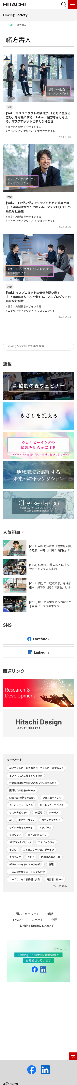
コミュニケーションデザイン (38, 849)
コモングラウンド (50, 820)
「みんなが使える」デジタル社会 (27, 871)
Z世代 (31, 857)
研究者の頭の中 (55, 879)
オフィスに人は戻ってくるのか (25, 775)
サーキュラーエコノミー (53, 805)
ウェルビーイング (52, 797)
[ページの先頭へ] (73, 1056)
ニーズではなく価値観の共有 (24, 879)
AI (10, 820)
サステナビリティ (18, 812)
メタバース (45, 827)
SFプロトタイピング (20, 842)
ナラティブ (15, 857)
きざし (12, 849)
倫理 (51, 864)
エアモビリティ (26, 820)
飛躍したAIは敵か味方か (22, 790)
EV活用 (38, 812)
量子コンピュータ (37, 834)
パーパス (53, 812)
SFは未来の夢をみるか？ (22, 797)
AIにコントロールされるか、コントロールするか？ (36, 768)
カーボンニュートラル (21, 805)
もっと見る (60, 886)
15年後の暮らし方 (50, 857)
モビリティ (15, 834)
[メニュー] (72, 4)
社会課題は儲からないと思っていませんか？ (32, 782)
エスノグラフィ (46, 842)
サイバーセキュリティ (21, 827)
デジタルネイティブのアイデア (25, 864)
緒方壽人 (18, 39)
